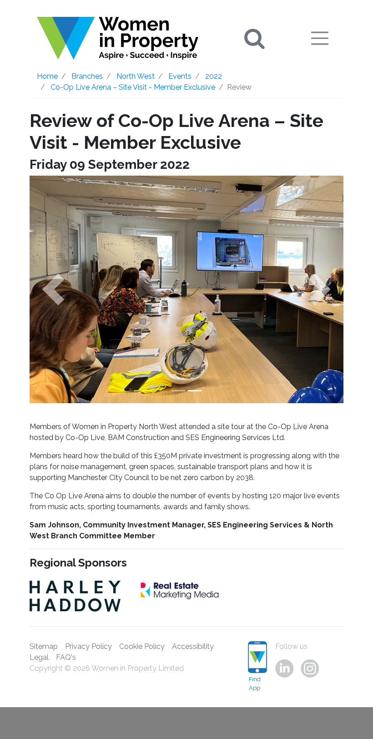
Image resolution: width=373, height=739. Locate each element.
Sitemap (44, 646)
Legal (39, 657)
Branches (87, 76)
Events (180, 76)
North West (135, 76)
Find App (255, 683)
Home (47, 76)
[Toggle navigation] (319, 38)
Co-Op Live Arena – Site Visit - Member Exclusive (132, 87)
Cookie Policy (142, 646)
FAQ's (66, 657)
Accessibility (193, 646)
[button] (53, 289)
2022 (213, 76)
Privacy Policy (88, 646)
